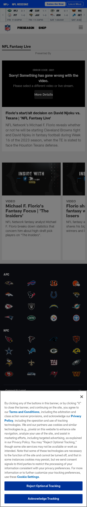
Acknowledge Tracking (43, 498)
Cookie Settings (28, 477)
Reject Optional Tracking (43, 486)
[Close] (82, 397)
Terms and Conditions (24, 412)
